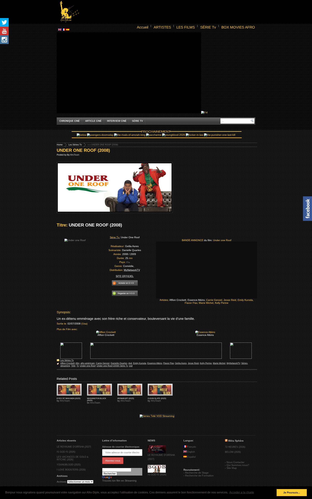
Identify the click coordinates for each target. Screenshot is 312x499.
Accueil (142, 27)
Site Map (232, 468)
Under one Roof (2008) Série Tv (112, 366)
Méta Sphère (236, 440)
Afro (77, 363)
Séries (244, 363)
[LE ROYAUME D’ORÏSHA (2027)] (157, 452)
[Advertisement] (168, 12)
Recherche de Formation (199, 475)
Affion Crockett (67, 363)
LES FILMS (185, 27)
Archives (61, 481)
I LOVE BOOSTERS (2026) (71, 469)
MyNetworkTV (233, 363)
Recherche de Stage (197, 472)
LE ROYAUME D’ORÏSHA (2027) (74, 446)
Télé (73, 366)
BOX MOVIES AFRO (238, 27)
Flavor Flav (168, 363)
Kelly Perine (206, 363)
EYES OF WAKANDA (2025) (68, 398)
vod (131, 366)
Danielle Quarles (119, 363)
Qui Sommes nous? (238, 465)
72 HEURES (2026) (235, 447)
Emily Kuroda (139, 363)
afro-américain (88, 363)
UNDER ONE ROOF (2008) (83, 150)
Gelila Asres (181, 363)
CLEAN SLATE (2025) (157, 398)
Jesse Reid (193, 363)
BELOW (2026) (233, 452)
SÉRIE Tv (208, 27)
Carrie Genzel (103, 363)
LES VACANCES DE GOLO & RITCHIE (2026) (72, 458)
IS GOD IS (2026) (66, 451)
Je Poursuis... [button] (291, 492)
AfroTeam (74, 155)
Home (60, 144)
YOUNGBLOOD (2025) (69, 464)
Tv (78, 366)
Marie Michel (219, 363)
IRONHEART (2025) (125, 398)
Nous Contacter (235, 462)
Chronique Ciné (69, 121)
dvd (130, 363)
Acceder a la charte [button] (241, 492)
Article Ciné (93, 121)
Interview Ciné (117, 121)
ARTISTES (162, 27)
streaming (65, 366)
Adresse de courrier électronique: (121, 446)
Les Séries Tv (75, 144)
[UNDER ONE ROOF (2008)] (69, 390)
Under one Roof (88, 366)
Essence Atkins (154, 363)
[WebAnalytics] (190, 464)
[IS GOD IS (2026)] (157, 471)
